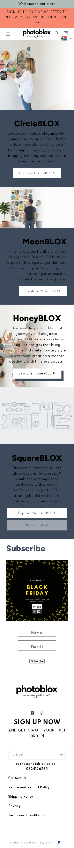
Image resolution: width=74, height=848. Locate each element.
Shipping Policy (20, 796)
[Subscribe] (61, 754)
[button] (8, 33)
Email (36, 647)
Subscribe (37, 661)
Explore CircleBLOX (37, 173)
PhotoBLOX (25, 843)
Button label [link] (37, 525)
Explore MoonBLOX (43, 291)
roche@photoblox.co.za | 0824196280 (37, 766)
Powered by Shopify (42, 843)
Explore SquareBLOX (37, 513)
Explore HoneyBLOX (37, 373)
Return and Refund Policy (29, 787)
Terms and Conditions (26, 815)
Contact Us (17, 778)
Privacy (14, 806)
